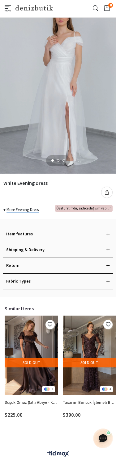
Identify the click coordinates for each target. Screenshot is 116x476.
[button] (52, 160)
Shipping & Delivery (25, 250)
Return (12, 266)
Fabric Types (18, 281)
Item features (19, 234)
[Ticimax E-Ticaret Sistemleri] (58, 454)
